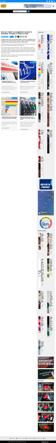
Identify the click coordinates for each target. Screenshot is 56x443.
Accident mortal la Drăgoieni (42, 159)
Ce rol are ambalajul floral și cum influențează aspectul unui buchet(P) (42, 297)
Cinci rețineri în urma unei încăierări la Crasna (51, 134)
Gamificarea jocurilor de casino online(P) (42, 344)
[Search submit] (28, 11)
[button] (6, 11)
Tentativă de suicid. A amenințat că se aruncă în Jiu (27, 82)
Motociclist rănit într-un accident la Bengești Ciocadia (9, 82)
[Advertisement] (28, 21)
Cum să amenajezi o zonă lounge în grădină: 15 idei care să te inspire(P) (51, 265)
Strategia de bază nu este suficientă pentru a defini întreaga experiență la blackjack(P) (51, 324)
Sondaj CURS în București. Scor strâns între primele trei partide (9, 118)
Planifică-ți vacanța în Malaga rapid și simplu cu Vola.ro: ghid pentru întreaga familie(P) (51, 241)
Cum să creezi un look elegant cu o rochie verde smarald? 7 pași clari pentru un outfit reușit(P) (51, 299)
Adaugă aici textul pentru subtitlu (39, 42)
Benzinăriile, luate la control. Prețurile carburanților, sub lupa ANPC (27, 118)
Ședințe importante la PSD (42, 132)
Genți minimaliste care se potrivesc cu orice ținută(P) (42, 237)
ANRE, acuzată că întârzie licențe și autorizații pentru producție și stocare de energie (42, 100)
